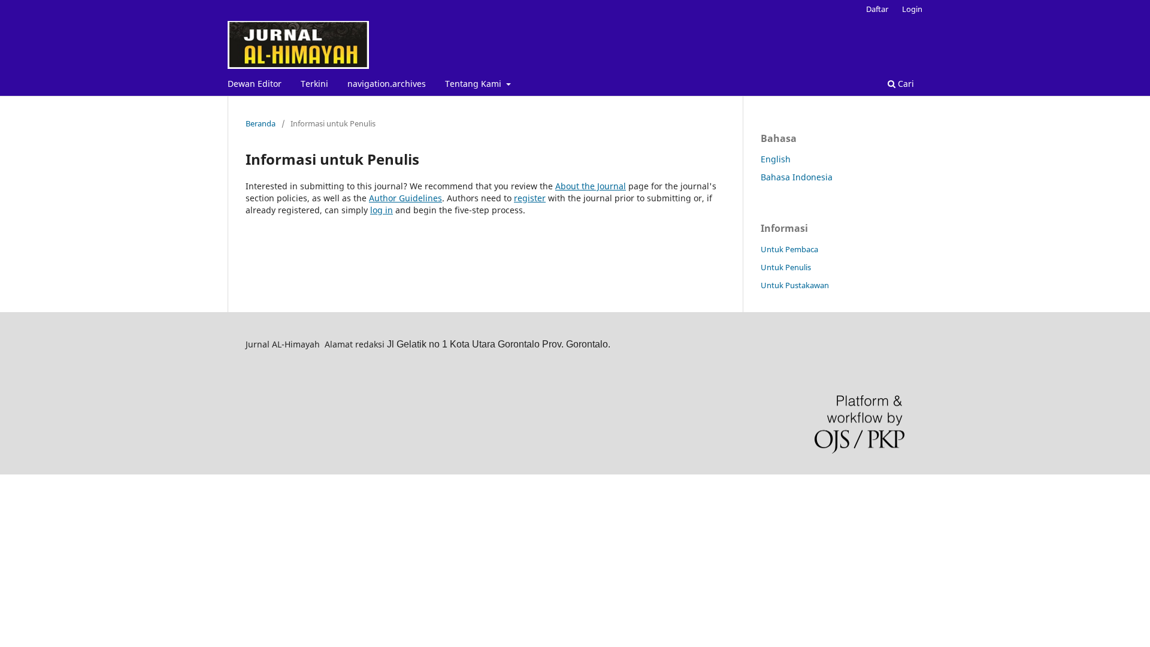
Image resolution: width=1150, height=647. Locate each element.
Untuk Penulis (786, 267)
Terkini (314, 83)
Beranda (261, 123)
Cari (904, 83)
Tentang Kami (474, 83)
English (776, 159)
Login (912, 9)
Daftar (877, 9)
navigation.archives (386, 83)
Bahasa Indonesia (797, 177)
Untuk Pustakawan (795, 285)
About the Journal (590, 186)
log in (381, 210)
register (530, 198)
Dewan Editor (255, 83)
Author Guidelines (405, 198)
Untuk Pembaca (789, 249)
